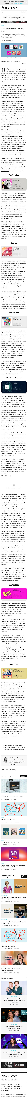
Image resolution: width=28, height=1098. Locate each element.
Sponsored (14, 996)
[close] (26, 2)
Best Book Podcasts (20, 709)
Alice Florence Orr (8, 40)
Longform (19, 69)
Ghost (19, 1096)
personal (12, 769)
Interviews (4, 895)
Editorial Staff (6, 844)
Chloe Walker (6, 799)
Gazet (23, 1096)
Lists (2, 25)
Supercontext (5, 171)
